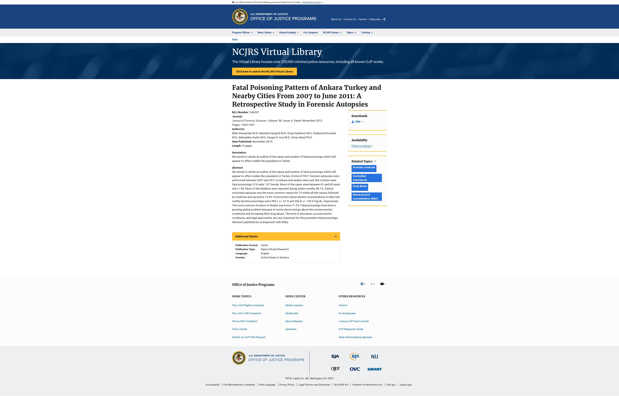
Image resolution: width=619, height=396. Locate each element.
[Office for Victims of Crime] (355, 371)
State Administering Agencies (355, 337)
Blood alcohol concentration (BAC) (365, 196)
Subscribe (375, 19)
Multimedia (291, 313)
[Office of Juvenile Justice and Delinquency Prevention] (335, 372)
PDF (358, 121)
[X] (374, 286)
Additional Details (246, 236)
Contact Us (350, 19)
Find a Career (239, 329)
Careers (363, 19)
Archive (343, 305)
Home (235, 39)
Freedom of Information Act (367, 384)
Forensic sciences (364, 167)
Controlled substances (360, 177)
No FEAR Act (341, 384)
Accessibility (212, 384)
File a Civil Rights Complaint (248, 305)
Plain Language (267, 384)
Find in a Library (361, 146)
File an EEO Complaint (244, 321)
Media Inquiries (294, 305)
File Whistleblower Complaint (239, 384)
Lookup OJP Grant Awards (354, 321)
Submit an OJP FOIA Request (248, 337)
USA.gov (391, 384)
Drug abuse (360, 186)
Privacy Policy (286, 384)
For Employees (347, 313)
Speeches (290, 329)
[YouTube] (383, 286)
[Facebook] (364, 286)
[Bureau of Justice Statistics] (355, 361)
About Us (336, 19)
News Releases (294, 321)
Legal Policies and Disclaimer (314, 384)
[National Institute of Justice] (374, 359)
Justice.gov (406, 384)
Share (387, 21)
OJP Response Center (351, 329)
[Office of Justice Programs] (240, 16)
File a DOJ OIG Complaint (246, 313)
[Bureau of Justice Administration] (335, 359)
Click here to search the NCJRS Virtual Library (264, 71)
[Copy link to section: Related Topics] (374, 161)
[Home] (283, 16)
